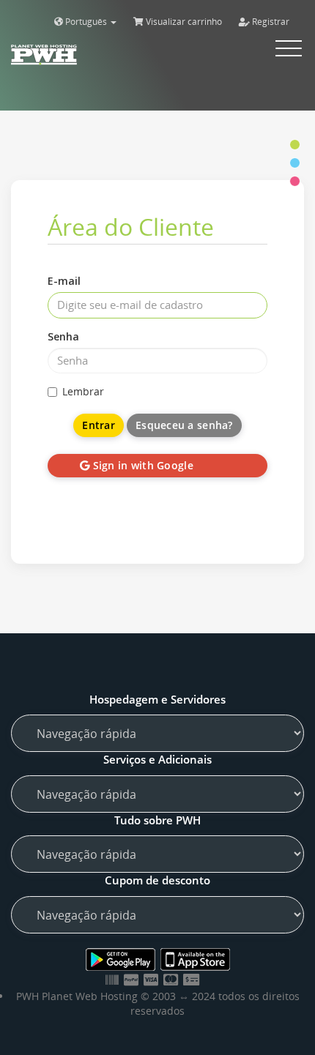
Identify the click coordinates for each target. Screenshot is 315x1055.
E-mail (64, 281)
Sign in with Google (141, 465)
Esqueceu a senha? (184, 425)
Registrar (269, 21)
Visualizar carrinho (183, 21)
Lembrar (83, 391)
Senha (63, 336)
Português (86, 21)
